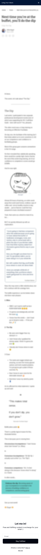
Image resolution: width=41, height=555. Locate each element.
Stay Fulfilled (20, 541)
